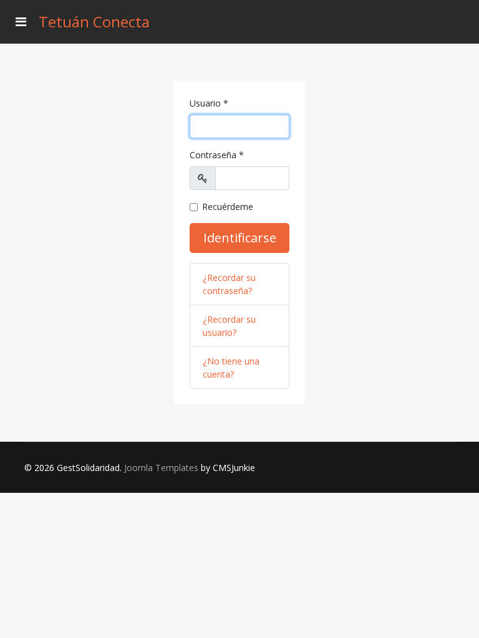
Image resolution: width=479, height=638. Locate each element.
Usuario (209, 103)
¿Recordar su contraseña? (229, 284)
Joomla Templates (161, 468)
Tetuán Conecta (94, 21)
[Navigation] (21, 22)
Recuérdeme (227, 206)
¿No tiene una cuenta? (231, 367)
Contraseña (217, 155)
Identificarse (239, 237)
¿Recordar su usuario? (229, 325)
